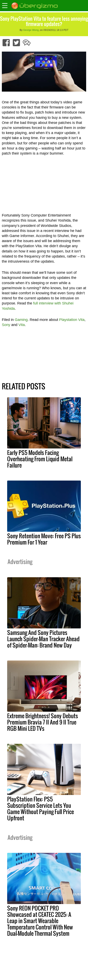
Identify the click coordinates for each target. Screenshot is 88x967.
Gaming (21, 320)
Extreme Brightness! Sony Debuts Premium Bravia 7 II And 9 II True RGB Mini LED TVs (42, 722)
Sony (6, 325)
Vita (21, 325)
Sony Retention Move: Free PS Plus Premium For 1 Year (44, 539)
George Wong (31, 30)
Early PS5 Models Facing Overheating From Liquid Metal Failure (39, 458)
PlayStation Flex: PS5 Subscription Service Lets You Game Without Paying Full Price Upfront (40, 808)
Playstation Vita (72, 320)
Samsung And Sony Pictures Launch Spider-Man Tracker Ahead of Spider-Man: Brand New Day (43, 638)
